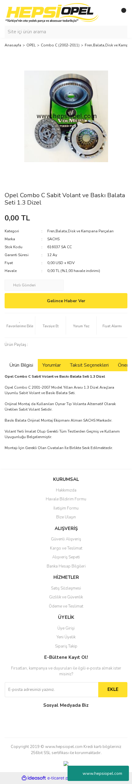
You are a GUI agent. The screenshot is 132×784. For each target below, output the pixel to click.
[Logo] (52, 12)
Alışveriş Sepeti (66, 557)
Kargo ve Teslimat (66, 548)
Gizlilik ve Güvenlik (66, 597)
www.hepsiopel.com (102, 773)
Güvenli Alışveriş (66, 539)
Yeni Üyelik (66, 637)
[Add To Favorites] (20, 325)
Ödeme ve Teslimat (66, 606)
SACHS (53, 239)
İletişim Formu (66, 508)
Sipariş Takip (66, 646)
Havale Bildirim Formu (66, 499)
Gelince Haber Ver (66, 301)
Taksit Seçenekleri (89, 365)
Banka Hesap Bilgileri (66, 566)
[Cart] (121, 13)
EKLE (112, 689)
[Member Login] (109, 12)
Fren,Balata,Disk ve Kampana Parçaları (80, 231)
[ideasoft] (33, 778)
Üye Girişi (66, 628)
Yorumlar (51, 365)
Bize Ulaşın (66, 517)
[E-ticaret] (65, 778)
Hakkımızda (66, 490)
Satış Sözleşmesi (66, 588)
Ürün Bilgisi (21, 365)
